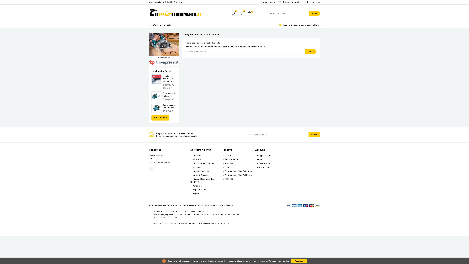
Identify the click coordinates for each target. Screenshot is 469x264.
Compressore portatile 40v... (169, 106)
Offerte (227, 155)
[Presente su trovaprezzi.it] (164, 61)
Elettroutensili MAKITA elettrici (238, 175)
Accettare (299, 261)
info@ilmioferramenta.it (159, 162)
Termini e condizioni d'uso (204, 163)
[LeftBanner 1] (164, 44)
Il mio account (263, 167)
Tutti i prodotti (160, 118)
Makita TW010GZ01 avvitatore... (168, 78)
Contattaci (155, 149)
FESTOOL (228, 179)
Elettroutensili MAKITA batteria (238, 171)
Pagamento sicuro (200, 171)
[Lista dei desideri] (241, 13)
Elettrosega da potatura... (169, 94)
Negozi (195, 194)
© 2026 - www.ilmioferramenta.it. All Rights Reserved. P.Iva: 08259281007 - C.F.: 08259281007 (191, 205)
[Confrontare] (233, 13)
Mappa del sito (199, 190)
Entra (259, 159)
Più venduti (229, 163)
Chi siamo (197, 167)
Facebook (151, 169)
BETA (226, 167)
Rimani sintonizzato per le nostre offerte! (301, 25)
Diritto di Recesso (200, 175)
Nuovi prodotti (231, 159)
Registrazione (263, 163)
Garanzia (196, 159)
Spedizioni (197, 155)
